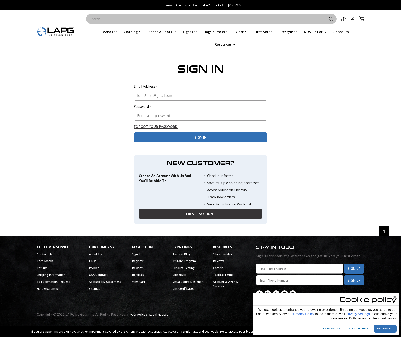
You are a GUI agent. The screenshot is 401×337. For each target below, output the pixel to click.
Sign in (201, 137)
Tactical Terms (223, 275)
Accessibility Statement (105, 282)
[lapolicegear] (55, 32)
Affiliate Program (184, 261)
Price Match (45, 261)
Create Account (200, 213)
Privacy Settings (358, 314)
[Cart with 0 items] (361, 18)
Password (142, 106)
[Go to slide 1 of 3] (391, 5)
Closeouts (179, 275)
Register (137, 261)
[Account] (352, 18)
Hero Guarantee (48, 289)
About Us (95, 254)
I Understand (385, 328)
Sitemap (94, 289)
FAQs (92, 261)
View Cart (138, 282)
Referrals (138, 275)
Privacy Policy (303, 314)
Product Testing (184, 268)
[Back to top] (384, 231)
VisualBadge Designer (188, 282)
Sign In (136, 254)
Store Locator (222, 254)
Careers (218, 268)
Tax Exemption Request (53, 282)
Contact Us (44, 254)
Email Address (146, 86)
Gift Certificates (183, 289)
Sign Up (354, 268)
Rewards (138, 268)
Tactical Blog (181, 254)
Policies (94, 268)
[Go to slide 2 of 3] (9, 5)
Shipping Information (51, 275)
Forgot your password (156, 126)
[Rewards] (343, 18)
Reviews (218, 261)
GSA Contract (98, 275)
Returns (42, 268)
